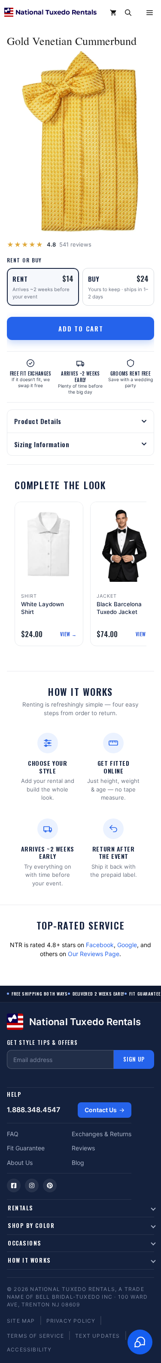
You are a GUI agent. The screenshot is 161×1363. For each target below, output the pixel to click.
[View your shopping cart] (113, 13)
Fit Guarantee (26, 1148)
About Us (20, 1162)
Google (127, 944)
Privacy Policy (71, 1321)
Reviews (83, 1148)
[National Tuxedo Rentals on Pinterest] (50, 1185)
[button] (128, 13)
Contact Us (101, 1109)
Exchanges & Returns (101, 1133)
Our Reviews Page (93, 953)
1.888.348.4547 (33, 1109)
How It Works (29, 1260)
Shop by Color (31, 1225)
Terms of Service (35, 1336)
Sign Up (134, 1059)
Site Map (21, 1321)
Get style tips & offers (42, 1042)
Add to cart (80, 328)
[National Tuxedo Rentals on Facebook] (14, 1185)
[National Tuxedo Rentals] (50, 13)
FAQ (12, 1133)
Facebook (100, 944)
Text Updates (97, 1336)
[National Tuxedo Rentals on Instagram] (32, 1185)
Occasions (25, 1243)
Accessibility (29, 1349)
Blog (78, 1162)
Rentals (20, 1208)
